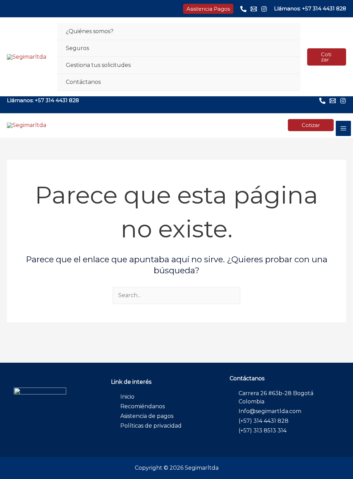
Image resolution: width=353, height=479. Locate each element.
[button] (208, 9)
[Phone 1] (243, 9)
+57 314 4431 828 (324, 8)
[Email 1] (254, 9)
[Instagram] (264, 9)
